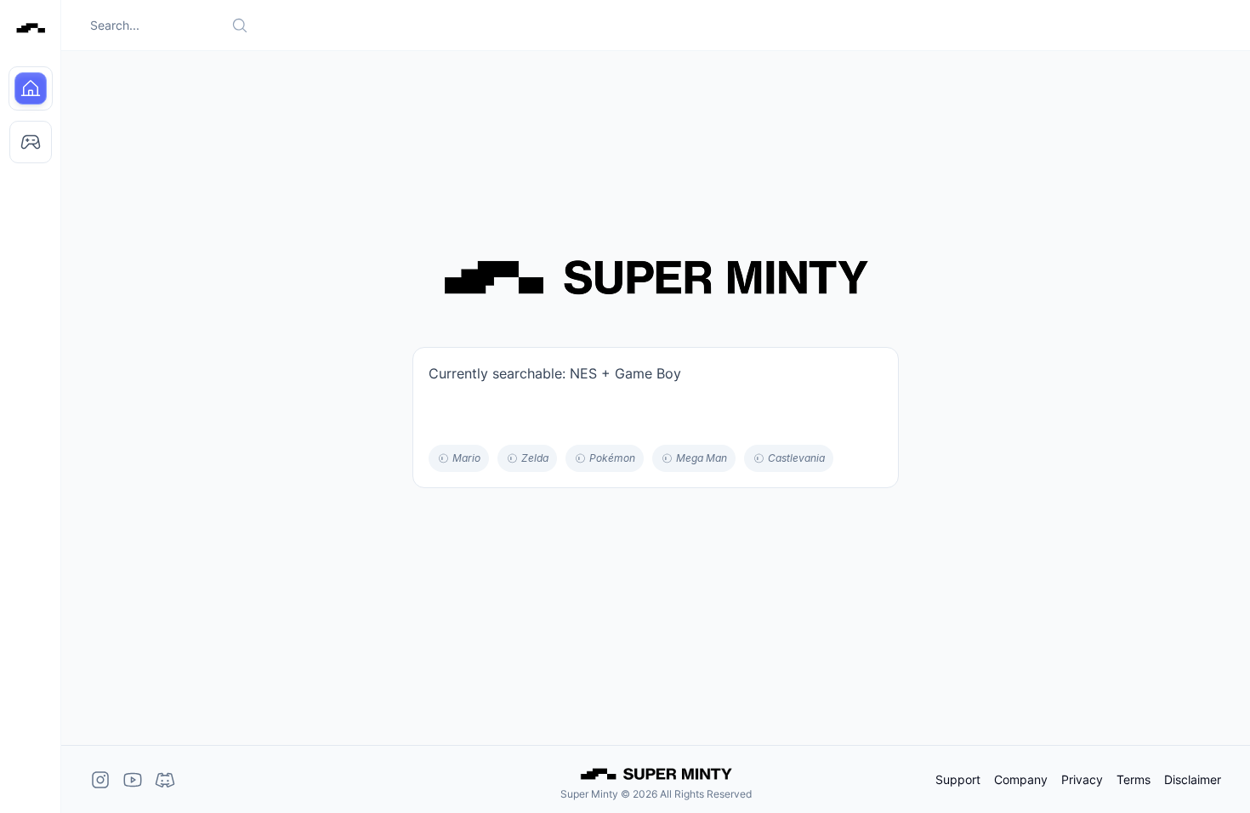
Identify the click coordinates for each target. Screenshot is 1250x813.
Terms (1133, 780)
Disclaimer (1192, 780)
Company (1021, 780)
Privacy (1082, 780)
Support (957, 780)
